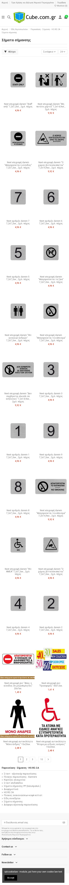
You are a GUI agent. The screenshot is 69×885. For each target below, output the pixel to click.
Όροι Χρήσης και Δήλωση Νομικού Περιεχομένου (32, 2)
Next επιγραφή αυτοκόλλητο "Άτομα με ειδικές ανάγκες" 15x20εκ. (51, 744)
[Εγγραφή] (64, 823)
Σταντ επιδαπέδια (13, 783)
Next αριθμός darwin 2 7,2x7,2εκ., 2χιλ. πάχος (51, 628)
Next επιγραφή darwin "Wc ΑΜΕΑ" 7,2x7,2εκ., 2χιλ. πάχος (18, 572)
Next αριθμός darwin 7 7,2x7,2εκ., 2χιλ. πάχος (18, 222)
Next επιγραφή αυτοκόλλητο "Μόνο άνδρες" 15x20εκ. (18, 742)
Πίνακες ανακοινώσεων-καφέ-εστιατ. (23, 795)
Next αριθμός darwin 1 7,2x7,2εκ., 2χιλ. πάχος (18, 456)
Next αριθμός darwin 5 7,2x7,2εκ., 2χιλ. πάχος (18, 278)
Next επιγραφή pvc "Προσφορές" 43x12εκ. (51, 684)
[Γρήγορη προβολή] (22, 100)
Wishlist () (61, 6)
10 (41, 759)
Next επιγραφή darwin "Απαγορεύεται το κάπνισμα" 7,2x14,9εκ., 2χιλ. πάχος (51, 513)
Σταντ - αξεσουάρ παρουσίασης (20, 773)
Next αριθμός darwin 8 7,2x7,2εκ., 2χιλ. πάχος (18, 511)
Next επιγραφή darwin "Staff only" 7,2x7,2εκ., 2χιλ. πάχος (18, 105)
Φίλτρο (11, 51)
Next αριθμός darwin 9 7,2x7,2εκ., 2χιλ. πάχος (51, 456)
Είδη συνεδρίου (12, 798)
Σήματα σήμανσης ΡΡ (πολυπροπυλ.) (22, 786)
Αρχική (5, 2)
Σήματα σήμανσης (13, 801)
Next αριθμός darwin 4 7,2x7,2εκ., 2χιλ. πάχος (18, 628)
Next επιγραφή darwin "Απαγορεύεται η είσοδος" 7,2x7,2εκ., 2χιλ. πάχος (18, 165)
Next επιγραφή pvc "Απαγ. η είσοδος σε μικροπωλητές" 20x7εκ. (18, 686)
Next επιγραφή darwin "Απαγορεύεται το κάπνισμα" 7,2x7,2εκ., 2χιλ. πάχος (51, 338)
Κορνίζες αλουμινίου (14, 780)
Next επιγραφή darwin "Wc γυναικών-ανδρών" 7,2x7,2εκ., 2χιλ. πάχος (18, 338)
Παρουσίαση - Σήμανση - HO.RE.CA (20, 768)
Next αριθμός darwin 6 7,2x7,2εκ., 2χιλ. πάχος (51, 222)
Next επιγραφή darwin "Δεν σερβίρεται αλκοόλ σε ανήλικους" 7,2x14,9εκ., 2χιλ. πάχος (18, 397)
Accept (10, 878)
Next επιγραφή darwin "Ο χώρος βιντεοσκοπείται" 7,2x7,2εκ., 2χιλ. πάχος (51, 572)
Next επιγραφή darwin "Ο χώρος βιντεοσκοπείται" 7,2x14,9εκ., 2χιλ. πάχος (51, 165)
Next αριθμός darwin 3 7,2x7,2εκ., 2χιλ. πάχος (51, 394)
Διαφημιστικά (11, 789)
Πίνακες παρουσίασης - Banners (20, 777)
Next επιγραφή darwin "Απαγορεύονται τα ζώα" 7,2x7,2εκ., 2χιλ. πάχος (50, 279)
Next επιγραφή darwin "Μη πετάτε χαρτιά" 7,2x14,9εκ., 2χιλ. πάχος (50, 107)
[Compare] (18, 100)
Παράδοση (61, 2)
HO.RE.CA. (9, 792)
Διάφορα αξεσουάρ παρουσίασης (21, 804)
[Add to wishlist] (13, 100)
